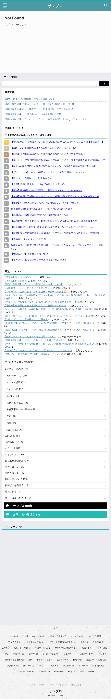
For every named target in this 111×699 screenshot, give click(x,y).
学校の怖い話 (18, 654)
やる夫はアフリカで (57, 636)
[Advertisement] (28, 47)
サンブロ (55, 6)
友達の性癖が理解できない (66, 648)
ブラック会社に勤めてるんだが (63, 642)
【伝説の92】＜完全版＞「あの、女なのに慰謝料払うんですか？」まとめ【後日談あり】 (50, 323)
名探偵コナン (87, 648)
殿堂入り (90, 659)
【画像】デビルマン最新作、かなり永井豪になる (29, 98)
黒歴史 (91, 671)
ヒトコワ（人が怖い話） (35, 642)
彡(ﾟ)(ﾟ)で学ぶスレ (51, 654)
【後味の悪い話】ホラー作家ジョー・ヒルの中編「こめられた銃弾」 (39, 108)
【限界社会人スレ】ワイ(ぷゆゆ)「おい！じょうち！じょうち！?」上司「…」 (44, 315)
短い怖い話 (83, 665)
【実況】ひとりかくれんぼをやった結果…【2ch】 (30, 336)
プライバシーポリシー (58, 685)
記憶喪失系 (59, 671)
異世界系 (54, 665)
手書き (39, 659)
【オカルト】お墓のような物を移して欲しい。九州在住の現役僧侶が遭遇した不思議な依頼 (51, 309)
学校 (7, 654)
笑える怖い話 (98, 665)
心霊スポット (69, 654)
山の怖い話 (33, 654)
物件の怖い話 (28, 665)
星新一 (49, 659)
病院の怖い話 (68, 665)
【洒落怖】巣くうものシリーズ (20, 277)
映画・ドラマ (62, 659)
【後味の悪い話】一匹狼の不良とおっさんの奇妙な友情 (32, 114)
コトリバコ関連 (94, 636)
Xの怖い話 (14, 636)
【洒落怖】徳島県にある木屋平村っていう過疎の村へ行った (35, 305)
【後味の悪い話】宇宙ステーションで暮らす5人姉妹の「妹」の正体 (39, 103)
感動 (30, 659)
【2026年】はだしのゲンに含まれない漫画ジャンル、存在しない (38, 350)
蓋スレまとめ (44, 671)
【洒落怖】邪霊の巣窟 (15, 280)
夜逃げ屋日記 (103, 648)
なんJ (25, 636)
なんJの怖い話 (38, 636)
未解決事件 (77, 659)
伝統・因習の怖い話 (22, 648)
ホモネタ (84, 642)
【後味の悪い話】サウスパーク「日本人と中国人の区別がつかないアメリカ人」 (45, 119)
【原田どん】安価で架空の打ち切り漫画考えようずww (32, 354)
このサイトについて (38, 685)
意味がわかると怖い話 (14, 659)
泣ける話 (102, 659)
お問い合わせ (76, 685)
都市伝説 (72, 671)
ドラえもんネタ (13, 642)
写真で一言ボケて (42, 648)
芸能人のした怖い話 (25, 671)
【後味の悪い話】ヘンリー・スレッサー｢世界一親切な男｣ (34, 340)
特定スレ (42, 665)
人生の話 (6, 648)
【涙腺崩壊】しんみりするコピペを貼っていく (28, 287)
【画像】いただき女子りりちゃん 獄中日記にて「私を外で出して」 (39, 301)
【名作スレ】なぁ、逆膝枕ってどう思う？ (26, 319)
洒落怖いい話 (13, 665)
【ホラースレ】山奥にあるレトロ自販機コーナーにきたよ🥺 (35, 291)
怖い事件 (102, 654)
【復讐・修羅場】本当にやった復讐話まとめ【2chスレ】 (33, 284)
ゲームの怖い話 (77, 636)
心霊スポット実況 (86, 654)
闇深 (82, 671)
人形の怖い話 (98, 642)
